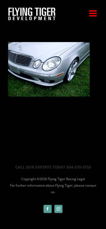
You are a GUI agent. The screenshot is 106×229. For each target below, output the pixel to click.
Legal (81, 179)
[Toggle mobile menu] (93, 13)
